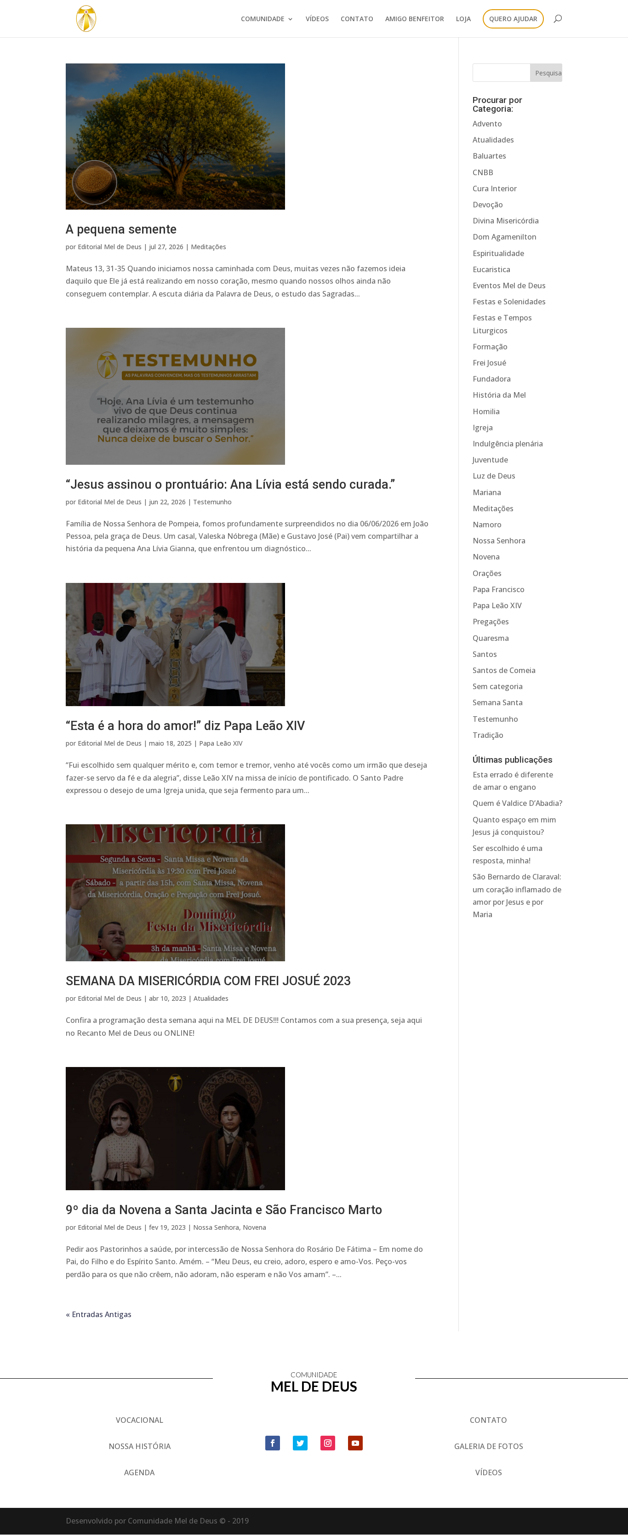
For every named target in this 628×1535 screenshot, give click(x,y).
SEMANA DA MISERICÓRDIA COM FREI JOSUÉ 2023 (208, 981)
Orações (487, 573)
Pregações (491, 621)
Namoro (487, 524)
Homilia (486, 411)
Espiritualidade (498, 253)
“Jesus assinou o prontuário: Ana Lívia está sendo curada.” (230, 484)
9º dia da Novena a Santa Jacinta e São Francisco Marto (224, 1210)
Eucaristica (491, 269)
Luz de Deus (494, 476)
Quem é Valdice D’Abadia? (517, 803)
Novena (254, 1227)
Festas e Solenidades (509, 302)
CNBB (483, 172)
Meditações (208, 246)
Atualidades (211, 998)
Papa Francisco (499, 589)
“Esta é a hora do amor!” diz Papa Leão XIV (185, 726)
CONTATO (357, 19)
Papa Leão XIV (221, 743)
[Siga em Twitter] (300, 1443)
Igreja (483, 427)
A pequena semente (121, 229)
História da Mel (499, 395)
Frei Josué (489, 363)
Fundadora (492, 379)
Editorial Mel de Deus (110, 246)
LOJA (463, 19)
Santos (485, 654)
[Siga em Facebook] (272, 1443)
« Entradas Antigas (98, 1314)
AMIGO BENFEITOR (414, 19)
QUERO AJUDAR (513, 19)
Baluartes (489, 156)
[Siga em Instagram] (327, 1443)
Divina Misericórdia (506, 221)
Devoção (488, 205)
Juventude (490, 460)
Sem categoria (498, 686)
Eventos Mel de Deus (509, 285)
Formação (490, 347)
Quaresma (491, 638)
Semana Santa (498, 702)
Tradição (488, 735)
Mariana (487, 492)
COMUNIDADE (263, 19)
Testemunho (212, 501)
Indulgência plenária (508, 444)
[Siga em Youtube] (355, 1443)
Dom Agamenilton (505, 237)
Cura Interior (495, 188)
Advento (487, 124)
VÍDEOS (317, 19)
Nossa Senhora (216, 1227)
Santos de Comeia (504, 670)
